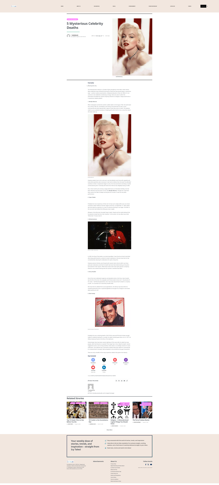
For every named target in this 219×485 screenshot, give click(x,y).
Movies (72, 403)
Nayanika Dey (75, 35)
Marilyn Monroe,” (113, 190)
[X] (104, 361)
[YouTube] (151, 464)
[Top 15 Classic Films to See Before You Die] (76, 410)
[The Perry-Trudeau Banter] (142, 410)
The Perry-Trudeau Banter (141, 420)
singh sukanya (115, 425)
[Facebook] (93, 361)
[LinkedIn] (104, 369)
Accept (15, 480)
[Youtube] (93, 369)
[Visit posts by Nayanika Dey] (91, 386)
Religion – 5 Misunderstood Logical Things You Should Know (119, 422)
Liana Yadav (70, 424)
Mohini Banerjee (137, 422)
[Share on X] (98, 36)
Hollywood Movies (81, 403)
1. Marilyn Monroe (92, 101)
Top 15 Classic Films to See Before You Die (75, 421)
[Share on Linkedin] (100, 36)
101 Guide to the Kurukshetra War (98, 421)
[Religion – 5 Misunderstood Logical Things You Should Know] (120, 410)
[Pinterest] (115, 361)
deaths (100, 375)
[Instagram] (126, 361)
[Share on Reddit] (101, 36)
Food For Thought (72, 19)
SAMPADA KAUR (93, 424)
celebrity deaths (94, 375)
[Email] (127, 381)
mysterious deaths (111, 375)
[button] (28, 473)
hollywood (104, 375)
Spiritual (97, 403)
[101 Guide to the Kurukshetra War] (98, 410)
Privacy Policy (18, 482)
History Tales (104, 403)
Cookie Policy (13, 482)
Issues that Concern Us (124, 404)
